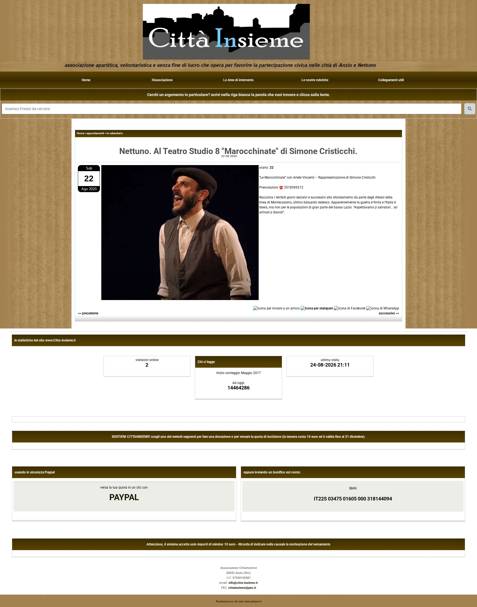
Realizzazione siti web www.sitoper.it (238, 601)
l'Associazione (162, 80)
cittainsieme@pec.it (242, 588)
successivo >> (389, 313)
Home (86, 80)
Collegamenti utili (391, 80)
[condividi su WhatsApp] (382, 308)
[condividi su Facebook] (349, 308)
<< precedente (88, 313)
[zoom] (180, 299)
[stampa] (317, 308)
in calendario (115, 133)
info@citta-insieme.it (243, 583)
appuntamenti (95, 133)
